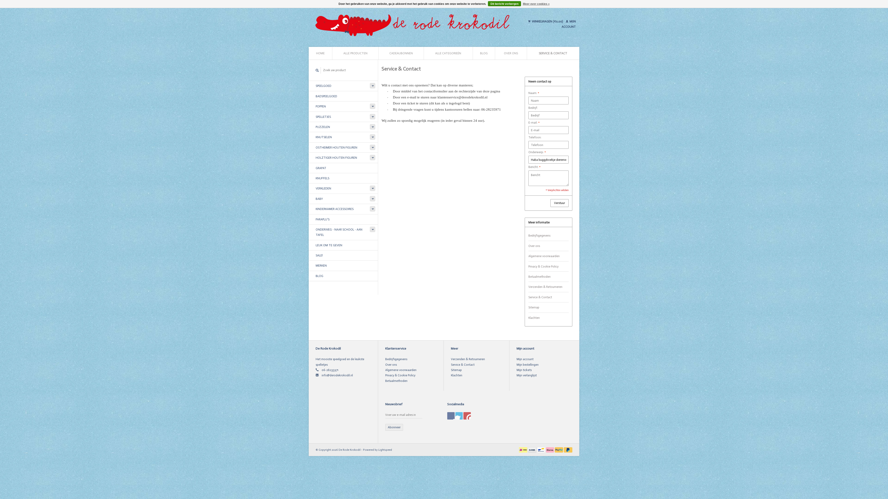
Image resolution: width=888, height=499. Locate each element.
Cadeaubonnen (401, 53)
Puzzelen (323, 127)
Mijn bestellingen (528, 364)
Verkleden (323, 188)
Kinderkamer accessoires (335, 209)
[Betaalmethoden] (523, 449)
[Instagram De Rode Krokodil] (467, 416)
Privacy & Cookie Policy (543, 266)
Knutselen (324, 137)
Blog (484, 53)
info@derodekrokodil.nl (337, 375)
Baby (319, 199)
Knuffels (322, 178)
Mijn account (525, 359)
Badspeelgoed (326, 96)
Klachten (534, 317)
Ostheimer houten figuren (336, 147)
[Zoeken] (317, 70)
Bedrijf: (533, 108)
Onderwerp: (537, 152)
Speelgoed (323, 86)
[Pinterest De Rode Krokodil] (459, 416)
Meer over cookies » (536, 4)
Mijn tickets (524, 370)
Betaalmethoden (539, 276)
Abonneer (394, 427)
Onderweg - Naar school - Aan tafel (339, 232)
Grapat (321, 168)
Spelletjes (323, 117)
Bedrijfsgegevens (539, 235)
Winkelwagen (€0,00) (547, 21)
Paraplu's (323, 219)
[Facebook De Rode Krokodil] (451, 416)
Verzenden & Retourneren (545, 287)
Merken (321, 265)
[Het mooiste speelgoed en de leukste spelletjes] (414, 24)
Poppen (321, 106)
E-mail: (534, 122)
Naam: (533, 93)
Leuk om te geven (329, 245)
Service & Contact (553, 53)
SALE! (319, 255)
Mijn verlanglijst (527, 375)
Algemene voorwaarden (544, 256)
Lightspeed (385, 449)
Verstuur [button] (559, 203)
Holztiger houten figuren (336, 157)
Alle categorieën (448, 53)
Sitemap (533, 307)
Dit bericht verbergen (504, 4)
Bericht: (534, 167)
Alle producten (355, 53)
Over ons (511, 53)
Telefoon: (534, 137)
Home (320, 53)
